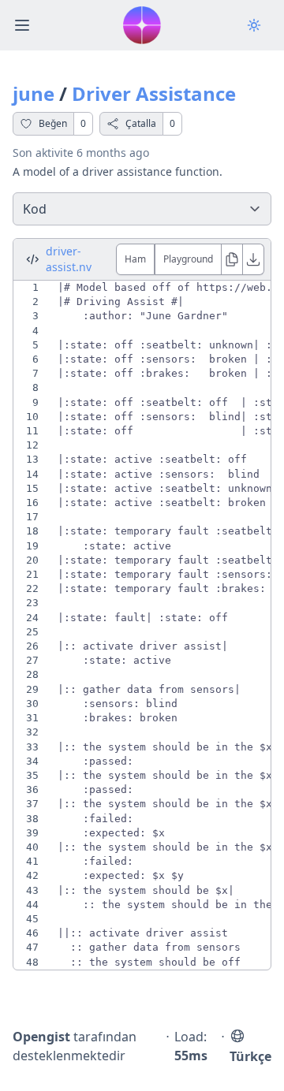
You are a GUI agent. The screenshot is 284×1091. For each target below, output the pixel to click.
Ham (135, 259)
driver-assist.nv (69, 259)
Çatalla (140, 123)
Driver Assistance (154, 93)
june (33, 93)
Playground (188, 259)
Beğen (53, 123)
